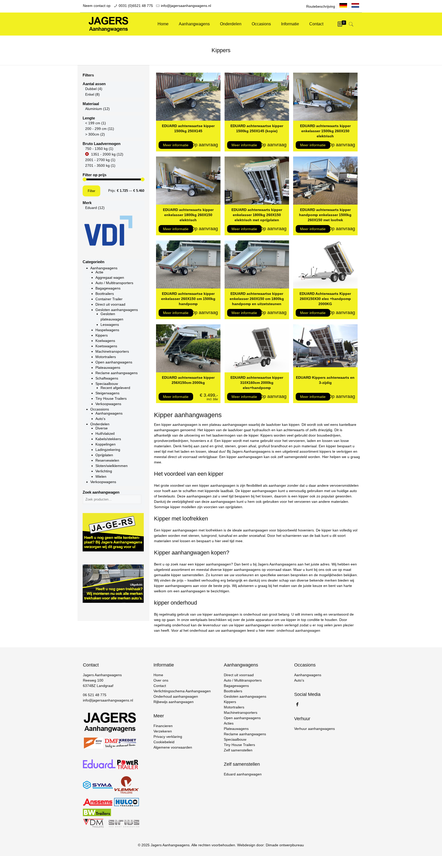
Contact (159, 686)
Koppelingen (105, 444)
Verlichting (103, 471)
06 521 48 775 (94, 695)
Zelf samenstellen (238, 750)
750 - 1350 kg (96, 149)
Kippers (101, 335)
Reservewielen (107, 460)
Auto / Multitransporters (114, 283)
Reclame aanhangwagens (116, 373)
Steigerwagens (107, 393)
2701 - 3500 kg (97, 165)
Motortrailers (105, 357)
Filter (91, 191)
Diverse (101, 428)
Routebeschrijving (320, 6)
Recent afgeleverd (115, 388)
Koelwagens (105, 341)
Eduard (91, 208)
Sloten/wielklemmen (111, 466)
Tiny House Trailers (111, 398)
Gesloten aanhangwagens (116, 310)
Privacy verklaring (167, 737)
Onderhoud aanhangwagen (175, 696)
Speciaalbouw (106, 384)
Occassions (99, 409)
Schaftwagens (106, 378)
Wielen (100, 476)
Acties (229, 723)
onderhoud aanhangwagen (298, 630)
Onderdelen (99, 424)
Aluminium (93, 109)
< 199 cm (92, 123)
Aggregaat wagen (109, 277)
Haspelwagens (107, 330)
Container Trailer (109, 299)
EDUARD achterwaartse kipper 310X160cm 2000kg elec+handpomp (256, 382)
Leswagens (110, 325)
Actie (99, 272)
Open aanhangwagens (113, 362)
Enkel (89, 94)
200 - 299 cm (96, 129)
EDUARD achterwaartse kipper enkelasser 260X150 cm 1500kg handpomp (188, 299)
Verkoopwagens (108, 404)
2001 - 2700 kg (97, 160)
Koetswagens (106, 346)
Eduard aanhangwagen (243, 774)
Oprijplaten (104, 455)
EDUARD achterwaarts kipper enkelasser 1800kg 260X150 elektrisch (188, 215)
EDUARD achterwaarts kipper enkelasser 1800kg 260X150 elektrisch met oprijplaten (256, 215)
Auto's (100, 419)
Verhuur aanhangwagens (314, 729)
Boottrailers (104, 294)
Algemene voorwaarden (172, 747)
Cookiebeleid (163, 742)
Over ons (160, 680)
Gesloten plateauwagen (112, 316)
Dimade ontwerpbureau (285, 845)
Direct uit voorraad (110, 304)
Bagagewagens (107, 288)
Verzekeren (162, 731)
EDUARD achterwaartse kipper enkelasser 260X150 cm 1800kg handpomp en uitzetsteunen (257, 299)
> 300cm (92, 134)
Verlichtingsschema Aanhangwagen (182, 691)
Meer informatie (176, 145)
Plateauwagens (107, 367)
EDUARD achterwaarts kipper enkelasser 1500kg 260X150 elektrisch (325, 131)
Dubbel (91, 89)
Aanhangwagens (103, 268)
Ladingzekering (107, 450)
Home (158, 675)
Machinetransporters (112, 351)
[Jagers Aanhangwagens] (108, 24)
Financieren (163, 726)
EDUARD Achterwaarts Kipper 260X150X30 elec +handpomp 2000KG (325, 299)
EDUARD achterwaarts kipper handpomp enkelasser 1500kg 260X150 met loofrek (325, 215)
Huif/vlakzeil (105, 433)
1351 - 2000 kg (103, 154)
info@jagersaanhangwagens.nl (186, 6)
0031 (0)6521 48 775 (136, 6)
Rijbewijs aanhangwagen (173, 702)
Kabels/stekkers (108, 439)
